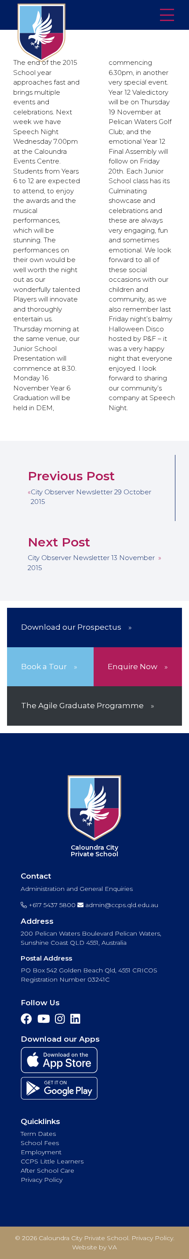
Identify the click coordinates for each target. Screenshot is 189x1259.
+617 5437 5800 (51, 905)
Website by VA (94, 1247)
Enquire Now (132, 666)
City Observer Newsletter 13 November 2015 (91, 562)
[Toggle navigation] (167, 16)
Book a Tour (44, 666)
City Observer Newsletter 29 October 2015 (91, 497)
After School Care (47, 1170)
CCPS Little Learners (52, 1161)
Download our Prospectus (71, 627)
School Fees (40, 1143)
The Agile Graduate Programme (82, 705)
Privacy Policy (41, 1180)
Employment (41, 1152)
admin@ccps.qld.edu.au (121, 905)
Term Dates (38, 1134)
